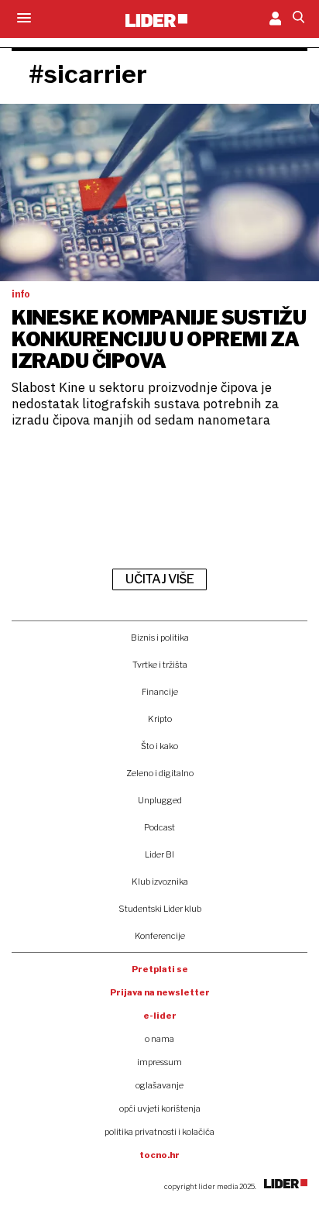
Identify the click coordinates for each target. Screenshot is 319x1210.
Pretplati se (160, 969)
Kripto (160, 718)
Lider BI (159, 854)
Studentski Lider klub (159, 908)
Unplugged (160, 800)
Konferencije (160, 935)
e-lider (160, 1015)
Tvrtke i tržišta (159, 664)
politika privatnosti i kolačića (159, 1131)
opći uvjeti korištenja (160, 1108)
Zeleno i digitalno (160, 773)
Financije (160, 691)
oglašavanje (159, 1085)
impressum (159, 1062)
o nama (159, 1038)
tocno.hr (159, 1155)
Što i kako (159, 746)
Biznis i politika (160, 637)
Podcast (159, 827)
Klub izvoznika (160, 881)
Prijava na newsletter (160, 992)
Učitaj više (159, 579)
